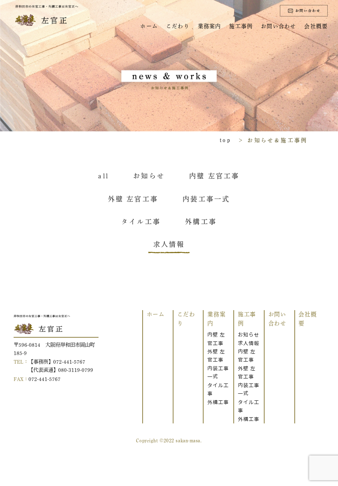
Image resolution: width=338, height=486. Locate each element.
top (225, 140)
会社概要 (316, 26)
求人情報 (248, 343)
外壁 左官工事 (216, 355)
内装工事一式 (218, 372)
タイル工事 (218, 389)
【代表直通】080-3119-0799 (60, 369)
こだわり (178, 26)
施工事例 (241, 26)
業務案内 (209, 26)
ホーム (149, 26)
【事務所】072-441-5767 (56, 361)
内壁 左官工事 (216, 339)
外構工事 (218, 402)
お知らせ (248, 334)
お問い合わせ (278, 26)
